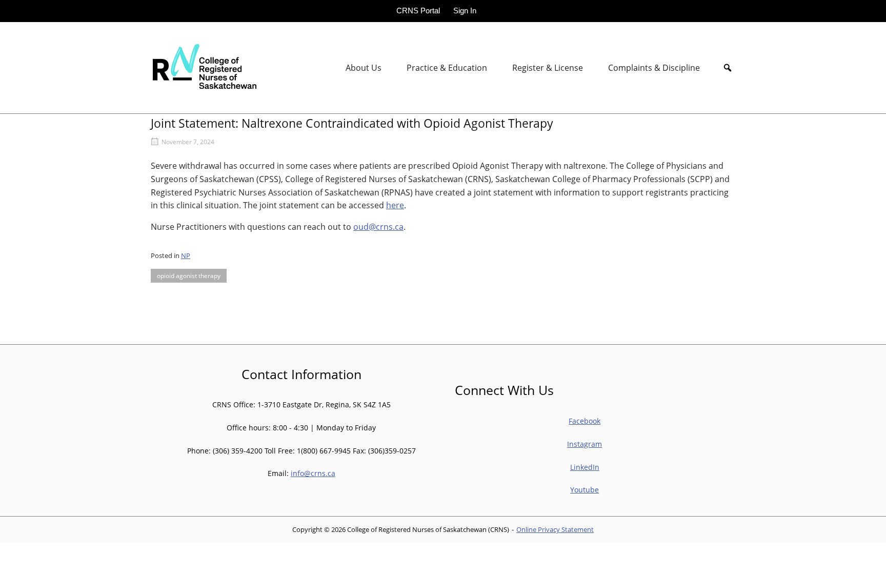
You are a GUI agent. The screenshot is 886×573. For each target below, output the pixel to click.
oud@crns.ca (378, 226)
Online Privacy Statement (555, 529)
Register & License (547, 67)
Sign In (464, 10)
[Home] (203, 67)
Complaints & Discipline (654, 67)
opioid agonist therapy (188, 276)
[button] (727, 67)
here (395, 205)
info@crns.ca (313, 473)
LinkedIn (584, 467)
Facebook (584, 421)
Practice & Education (447, 67)
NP (185, 255)
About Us (363, 67)
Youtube (584, 490)
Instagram (584, 444)
